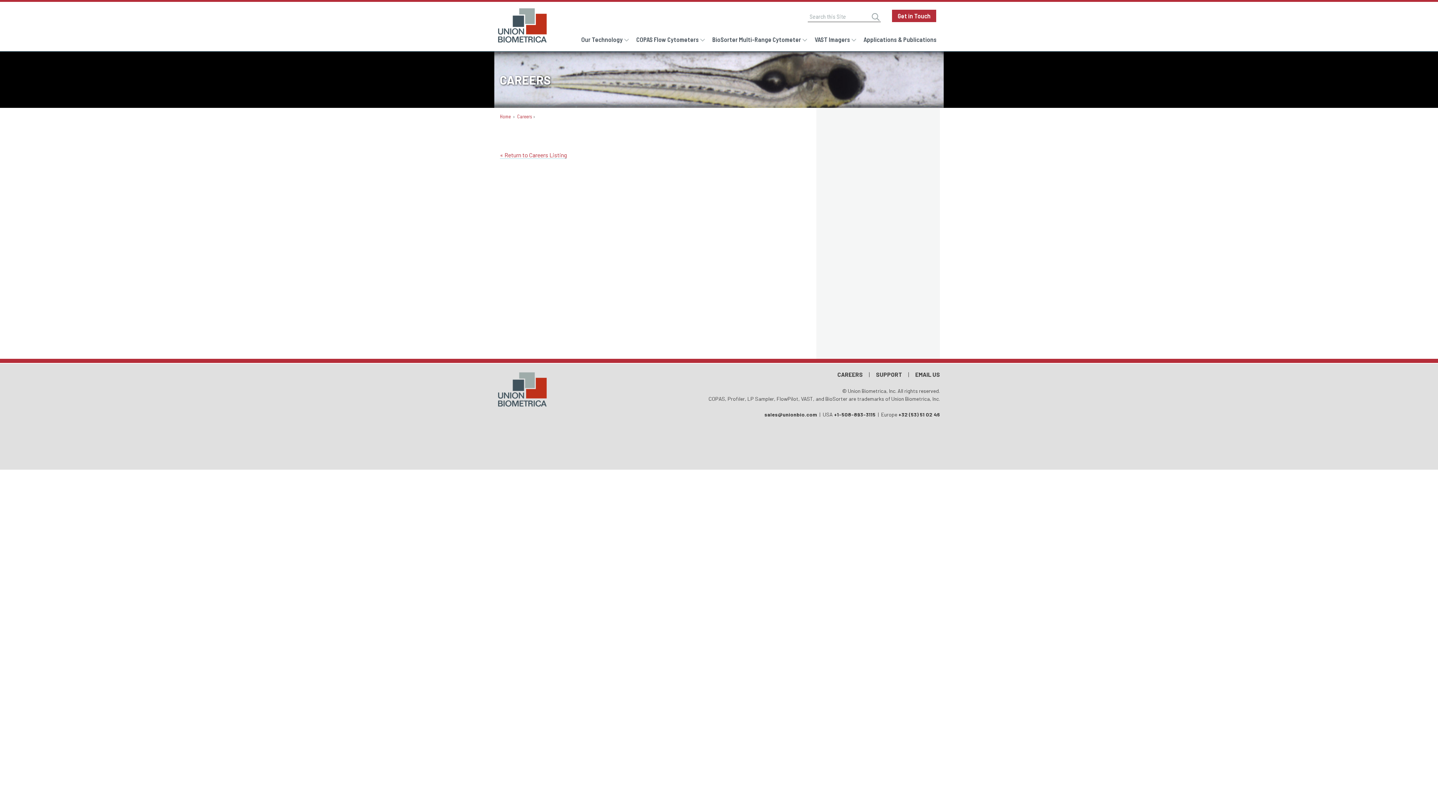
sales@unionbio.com (790, 414)
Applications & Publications (900, 39)
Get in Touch (914, 15)
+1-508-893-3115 (855, 414)
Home (505, 116)
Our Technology (602, 39)
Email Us (927, 374)
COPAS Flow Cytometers (667, 39)
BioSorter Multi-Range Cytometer (756, 39)
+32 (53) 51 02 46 (919, 414)
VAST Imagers (832, 39)
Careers (524, 116)
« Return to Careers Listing (533, 154)
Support (889, 374)
